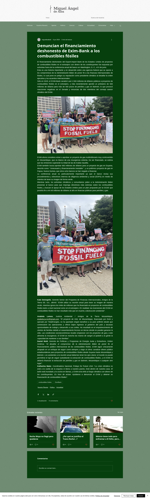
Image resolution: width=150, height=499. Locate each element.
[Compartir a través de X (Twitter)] (43, 394)
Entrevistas (102, 25)
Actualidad (90, 25)
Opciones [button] (117, 496)
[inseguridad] (75, 424)
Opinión (53, 25)
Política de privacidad (102, 496)
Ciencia (71, 25)
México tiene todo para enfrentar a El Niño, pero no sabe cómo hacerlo (107, 437)
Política (62, 25)
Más (111, 25)
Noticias (29, 25)
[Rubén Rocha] (42, 424)
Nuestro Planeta (42, 25)
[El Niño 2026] (108, 424)
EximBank (58, 382)
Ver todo (120, 412)
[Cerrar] (147, 495)
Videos (80, 25)
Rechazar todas (128, 496)
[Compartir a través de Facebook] (38, 394)
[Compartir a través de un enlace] (53, 394)
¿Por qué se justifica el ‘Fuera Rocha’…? (73, 437)
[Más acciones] (111, 39)
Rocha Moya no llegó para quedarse (41, 437)
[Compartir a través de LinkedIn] (48, 394)
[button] (120, 25)
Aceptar (140, 496)
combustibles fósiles (45, 382)
